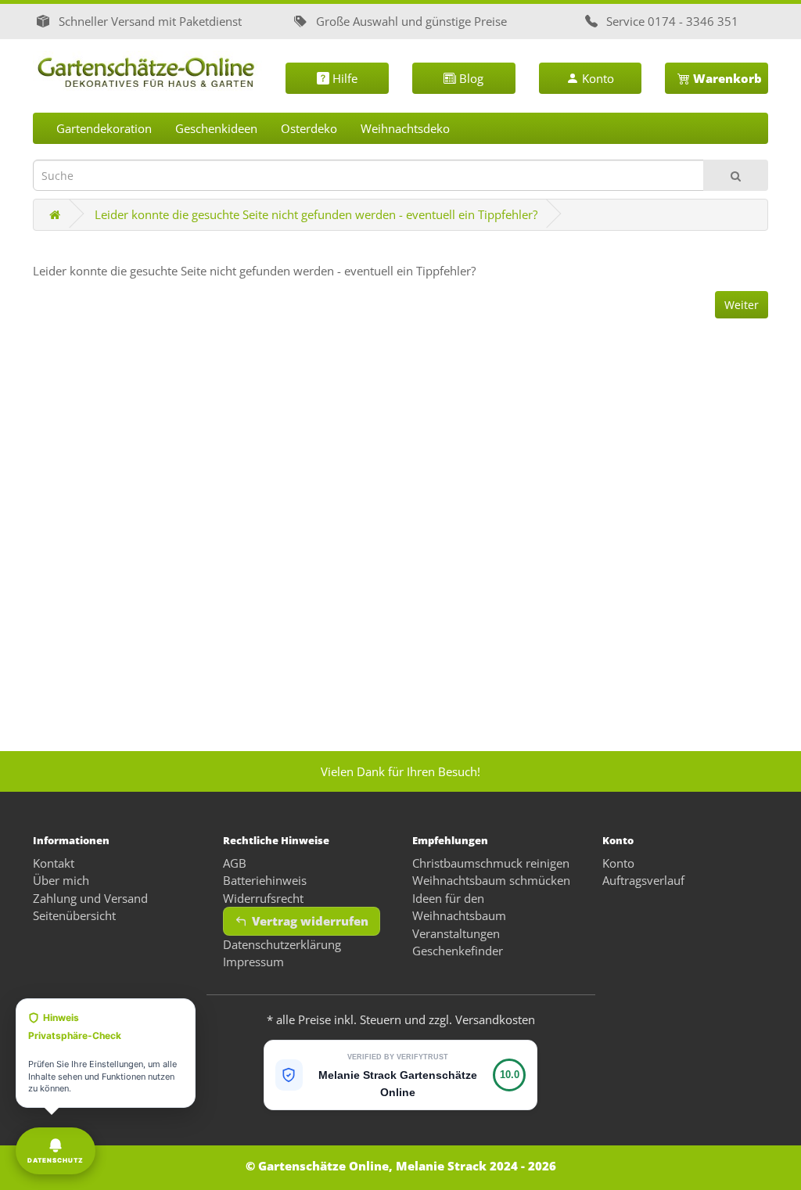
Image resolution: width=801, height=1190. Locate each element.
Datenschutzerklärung (282, 944)
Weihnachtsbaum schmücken (491, 880)
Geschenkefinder (457, 950)
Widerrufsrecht (263, 898)
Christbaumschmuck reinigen (490, 863)
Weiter (741, 304)
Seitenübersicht (74, 915)
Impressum (253, 961)
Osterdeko (309, 128)
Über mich (61, 880)
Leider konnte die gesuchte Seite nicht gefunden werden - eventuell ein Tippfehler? (316, 214)
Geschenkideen (216, 128)
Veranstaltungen (456, 933)
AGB (234, 863)
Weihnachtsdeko (405, 128)
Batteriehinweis (265, 880)
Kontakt (53, 863)
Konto (596, 78)
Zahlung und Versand (90, 898)
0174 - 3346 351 (693, 21)
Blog (469, 78)
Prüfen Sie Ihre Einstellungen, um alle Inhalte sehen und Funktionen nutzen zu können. (102, 1053)
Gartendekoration (104, 128)
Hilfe (343, 78)
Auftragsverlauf (643, 880)
